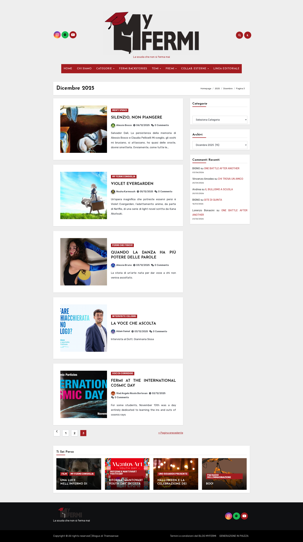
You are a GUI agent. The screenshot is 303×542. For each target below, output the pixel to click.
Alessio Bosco (124, 125)
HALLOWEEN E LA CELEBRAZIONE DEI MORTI (172, 484)
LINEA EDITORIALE (226, 68)
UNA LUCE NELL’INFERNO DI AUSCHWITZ (73, 484)
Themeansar (111, 535)
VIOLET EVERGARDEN (132, 184)
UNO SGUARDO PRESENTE (173, 474)
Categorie (198, 113)
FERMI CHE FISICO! (122, 245)
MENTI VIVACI (119, 110)
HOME (68, 68)
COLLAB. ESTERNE (194, 68)
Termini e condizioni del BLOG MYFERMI (193, 535)
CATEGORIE (104, 68)
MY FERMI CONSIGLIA (123, 176)
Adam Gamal (123, 331)
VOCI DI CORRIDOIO (122, 373)
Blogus (96, 535)
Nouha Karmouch (125, 191)
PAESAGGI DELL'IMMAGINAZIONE (219, 476)
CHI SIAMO (84, 68)
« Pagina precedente (170, 432)
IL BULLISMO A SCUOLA (219, 189)
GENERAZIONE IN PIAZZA (234, 535)
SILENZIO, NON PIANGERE (136, 118)
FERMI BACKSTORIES (133, 68)
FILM (64, 474)
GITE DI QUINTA (213, 199)
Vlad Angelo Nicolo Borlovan (132, 393)
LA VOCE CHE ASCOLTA (133, 324)
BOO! (209, 483)
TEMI (156, 68)
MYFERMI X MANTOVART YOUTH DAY (123, 472)
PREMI (170, 68)
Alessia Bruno (124, 265)
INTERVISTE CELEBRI (124, 316)
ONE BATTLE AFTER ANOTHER (221, 168)
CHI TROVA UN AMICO (230, 178)
